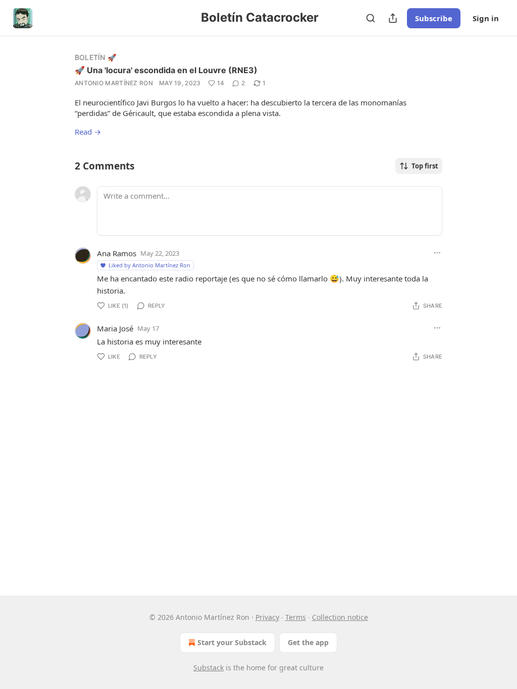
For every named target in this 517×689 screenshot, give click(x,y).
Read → (88, 132)
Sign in (486, 18)
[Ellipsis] (437, 253)
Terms (295, 617)
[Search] (370, 18)
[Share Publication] (393, 18)
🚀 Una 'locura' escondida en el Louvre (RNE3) (166, 70)
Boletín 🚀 (95, 57)
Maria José (115, 328)
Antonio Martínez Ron (114, 83)
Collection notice (340, 617)
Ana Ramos (116, 253)
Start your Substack (232, 642)
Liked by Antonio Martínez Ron (149, 265)
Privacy (267, 617)
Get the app (308, 642)
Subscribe (433, 18)
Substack (208, 667)
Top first (424, 165)
